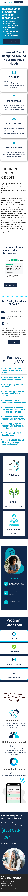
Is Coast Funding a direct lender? (11, 434)
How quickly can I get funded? (12, 385)
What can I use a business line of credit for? (13, 401)
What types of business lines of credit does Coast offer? (13, 370)
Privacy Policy (14, 888)
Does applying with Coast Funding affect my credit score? (12, 426)
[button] (14, 371)
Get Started (10, 285)
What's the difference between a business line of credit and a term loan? (13, 410)
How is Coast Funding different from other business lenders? (12, 442)
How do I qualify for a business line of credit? (12, 378)
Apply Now (18, 2)
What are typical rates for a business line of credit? (12, 393)
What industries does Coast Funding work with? (13, 418)
